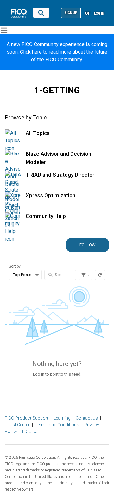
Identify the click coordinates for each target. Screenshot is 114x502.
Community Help (46, 216)
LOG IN (99, 13)
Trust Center (18, 424)
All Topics (38, 133)
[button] (71, 13)
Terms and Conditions (57, 424)
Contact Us (87, 418)
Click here (31, 52)
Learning (62, 418)
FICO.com (32, 431)
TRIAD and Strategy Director (60, 175)
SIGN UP (71, 13)
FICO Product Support (26, 418)
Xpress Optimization (50, 195)
